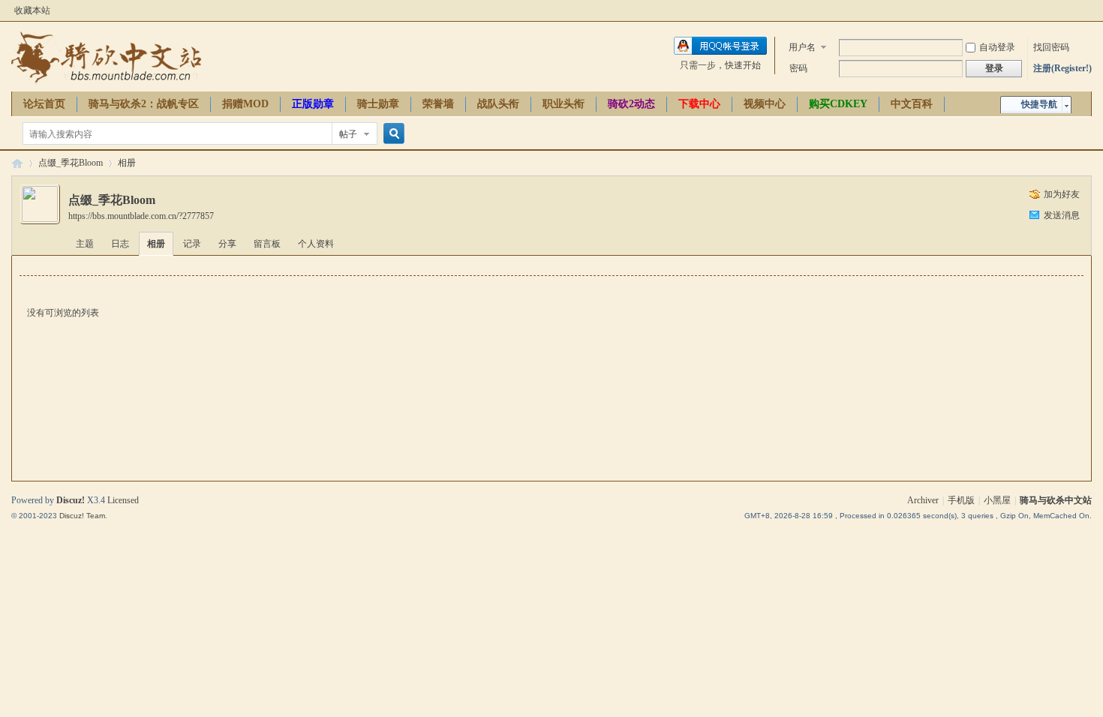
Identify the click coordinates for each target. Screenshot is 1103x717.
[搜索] (391, 133)
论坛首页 (44, 104)
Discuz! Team (82, 516)
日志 (120, 243)
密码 (798, 68)
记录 (192, 243)
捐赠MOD (245, 104)
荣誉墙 (438, 104)
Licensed (123, 500)
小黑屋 (997, 500)
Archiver (923, 500)
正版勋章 (313, 104)
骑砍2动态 (631, 104)
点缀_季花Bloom (70, 163)
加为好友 (1062, 194)
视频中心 (765, 104)
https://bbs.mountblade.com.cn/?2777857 (141, 216)
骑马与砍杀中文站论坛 (17, 163)
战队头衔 (498, 104)
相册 (127, 163)
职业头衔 (563, 104)
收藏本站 (32, 10)
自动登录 (997, 47)
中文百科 (912, 104)
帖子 (348, 134)
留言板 (267, 243)
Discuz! (70, 500)
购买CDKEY (838, 104)
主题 (85, 243)
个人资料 (316, 243)
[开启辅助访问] (1088, 10)
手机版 (961, 500)
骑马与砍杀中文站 (1056, 500)
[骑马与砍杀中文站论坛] (106, 82)
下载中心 (699, 104)
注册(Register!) (1062, 68)
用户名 (802, 47)
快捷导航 (1039, 104)
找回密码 (1051, 47)
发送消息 (1062, 215)
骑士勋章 (378, 104)
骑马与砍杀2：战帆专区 (144, 104)
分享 (227, 243)
